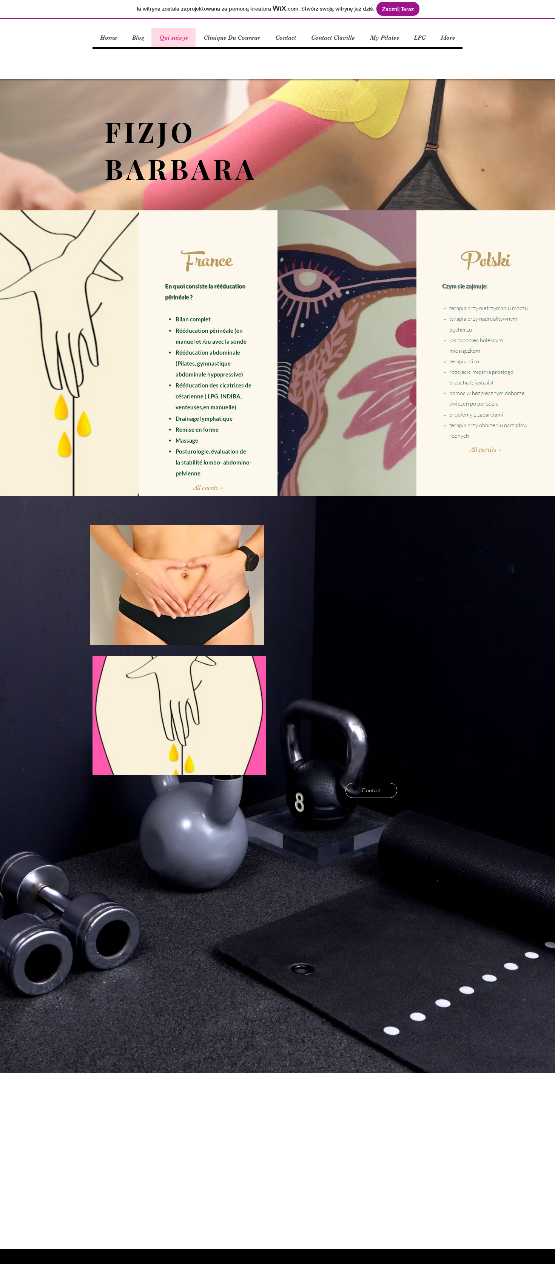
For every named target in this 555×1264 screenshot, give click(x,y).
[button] (208, 487)
